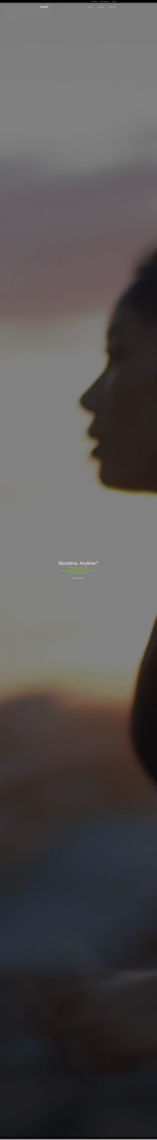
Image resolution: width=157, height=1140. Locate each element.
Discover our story (78, 578)
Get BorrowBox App (104, 1)
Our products (100, 7)
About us (90, 7)
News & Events (113, 7)
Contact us (114, 1)
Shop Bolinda (94, 1)
